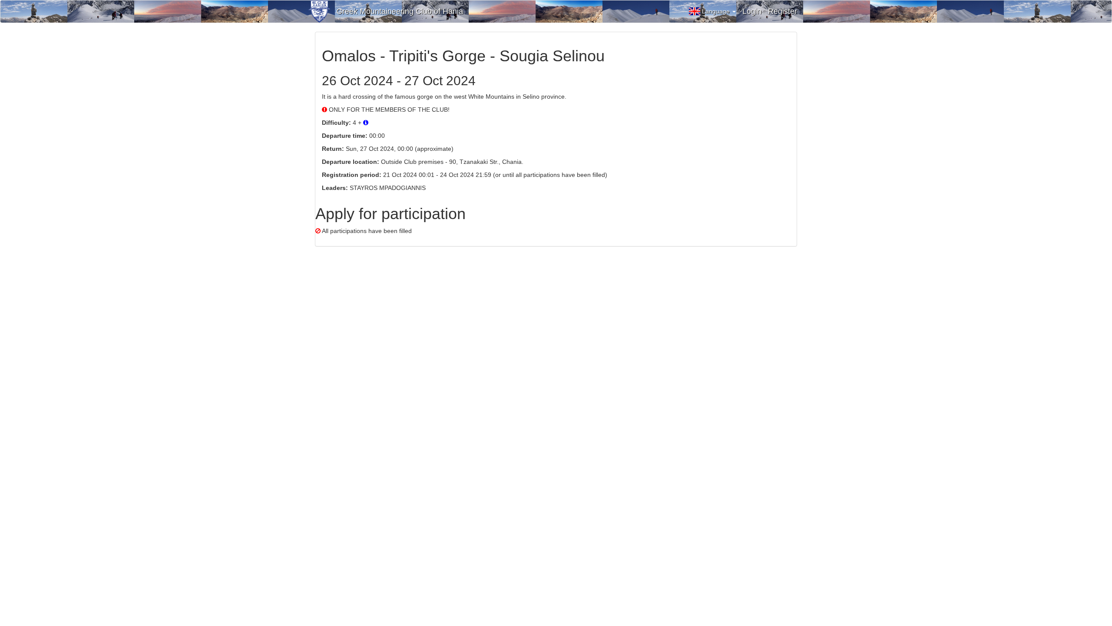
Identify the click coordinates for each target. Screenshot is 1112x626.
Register (782, 11)
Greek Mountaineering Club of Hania (399, 11)
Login (751, 11)
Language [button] (716, 11)
